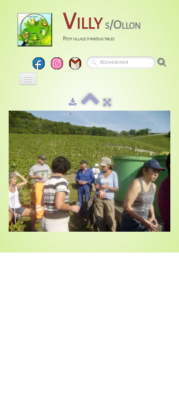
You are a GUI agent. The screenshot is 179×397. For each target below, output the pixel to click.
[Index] (90, 102)
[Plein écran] (107, 102)
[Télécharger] (73, 102)
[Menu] (28, 78)
